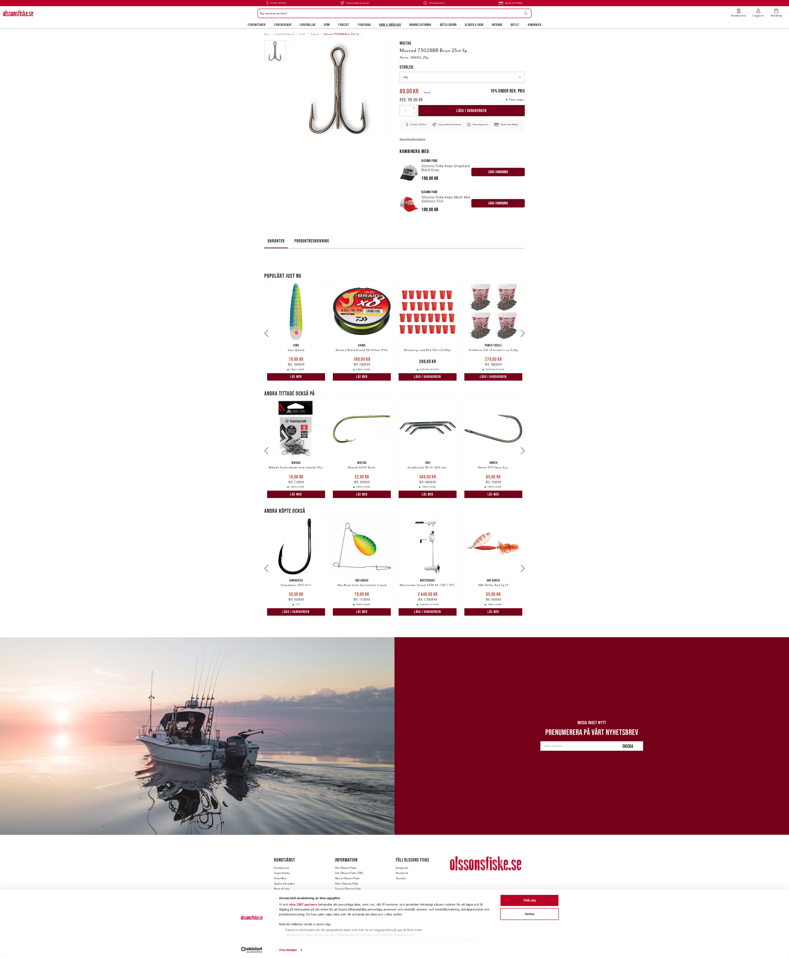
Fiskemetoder (256, 25)
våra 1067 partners (303, 904)
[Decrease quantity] (414, 113)
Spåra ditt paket (284, 883)
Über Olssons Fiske (347, 883)
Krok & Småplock (390, 25)
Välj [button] (405, 77)
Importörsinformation (412, 139)
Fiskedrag (364, 25)
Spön (327, 25)
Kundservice (281, 868)
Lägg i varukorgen (471, 110)
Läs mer (296, 377)
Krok (302, 34)
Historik (427, 92)
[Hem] (18, 13)
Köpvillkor (280, 878)
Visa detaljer (288, 950)
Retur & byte (282, 889)
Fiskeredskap (282, 25)
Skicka (627, 746)
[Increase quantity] (414, 108)
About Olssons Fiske (347, 878)
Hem (267, 34)
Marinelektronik (420, 25)
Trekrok (314, 34)
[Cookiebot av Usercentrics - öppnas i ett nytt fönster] (252, 950)
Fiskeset (343, 25)
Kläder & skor (474, 25)
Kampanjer (534, 25)
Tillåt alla (529, 900)
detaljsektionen (418, 940)
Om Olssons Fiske (345, 868)
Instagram (402, 868)
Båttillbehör (448, 25)
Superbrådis (282, 873)
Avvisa (529, 914)
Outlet (515, 25)
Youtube (401, 878)
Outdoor (497, 25)
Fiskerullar (307, 25)
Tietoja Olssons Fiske (348, 889)
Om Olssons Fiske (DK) (349, 873)
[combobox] (393, 13)
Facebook (402, 873)
